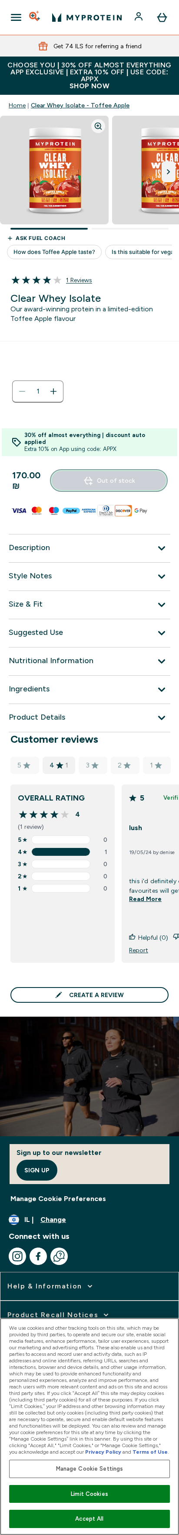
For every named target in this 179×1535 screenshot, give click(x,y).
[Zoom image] (98, 126)
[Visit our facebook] (38, 1256)
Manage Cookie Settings (89, 1468)
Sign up (37, 1170)
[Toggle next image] (169, 171)
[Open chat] (59, 1256)
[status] (38, 391)
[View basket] (162, 17)
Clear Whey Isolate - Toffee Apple (80, 105)
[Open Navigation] (16, 17)
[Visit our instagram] (17, 1256)
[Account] (139, 17)
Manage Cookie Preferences (58, 1198)
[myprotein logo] (87, 17)
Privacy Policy (103, 1452)
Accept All (89, 1518)
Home (17, 105)
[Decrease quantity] (22, 391)
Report (138, 950)
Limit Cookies (89, 1494)
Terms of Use (150, 1452)
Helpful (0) (153, 937)
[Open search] (35, 17)
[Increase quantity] (53, 391)
